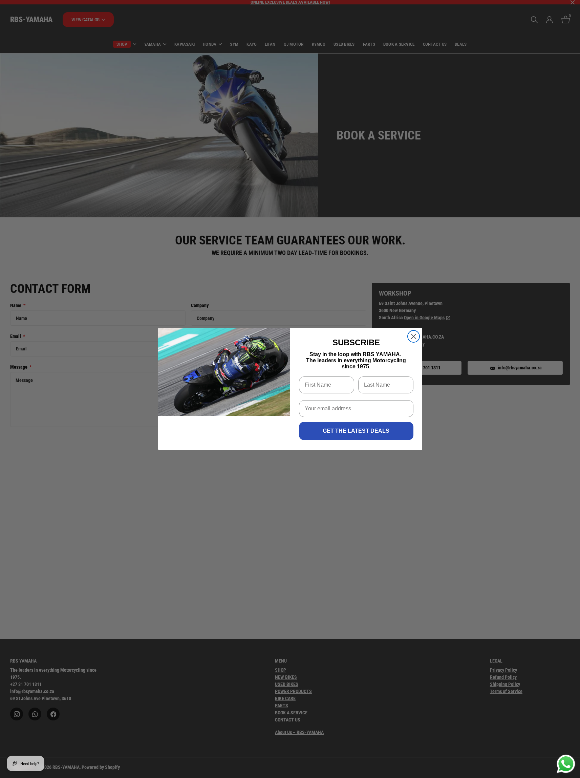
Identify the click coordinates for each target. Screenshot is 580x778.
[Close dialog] (414, 336)
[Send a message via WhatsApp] (566, 764)
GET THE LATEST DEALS (356, 431)
